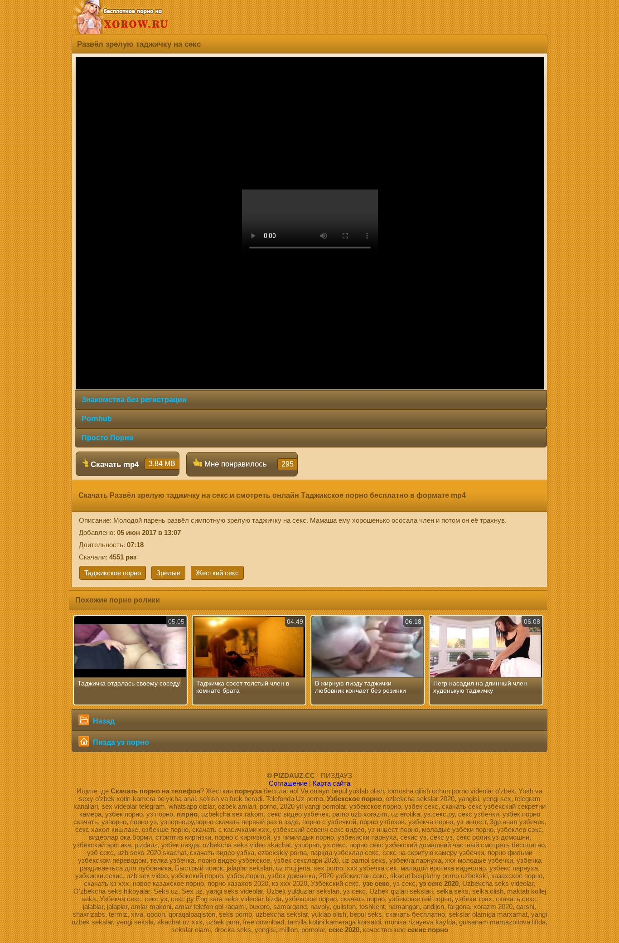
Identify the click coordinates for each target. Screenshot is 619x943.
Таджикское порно (112, 573)
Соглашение (288, 783)
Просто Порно (108, 438)
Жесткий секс (217, 573)
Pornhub (97, 419)
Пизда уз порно (120, 742)
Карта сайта (331, 783)
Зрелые (168, 573)
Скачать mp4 (131, 464)
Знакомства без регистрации (134, 399)
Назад (103, 721)
